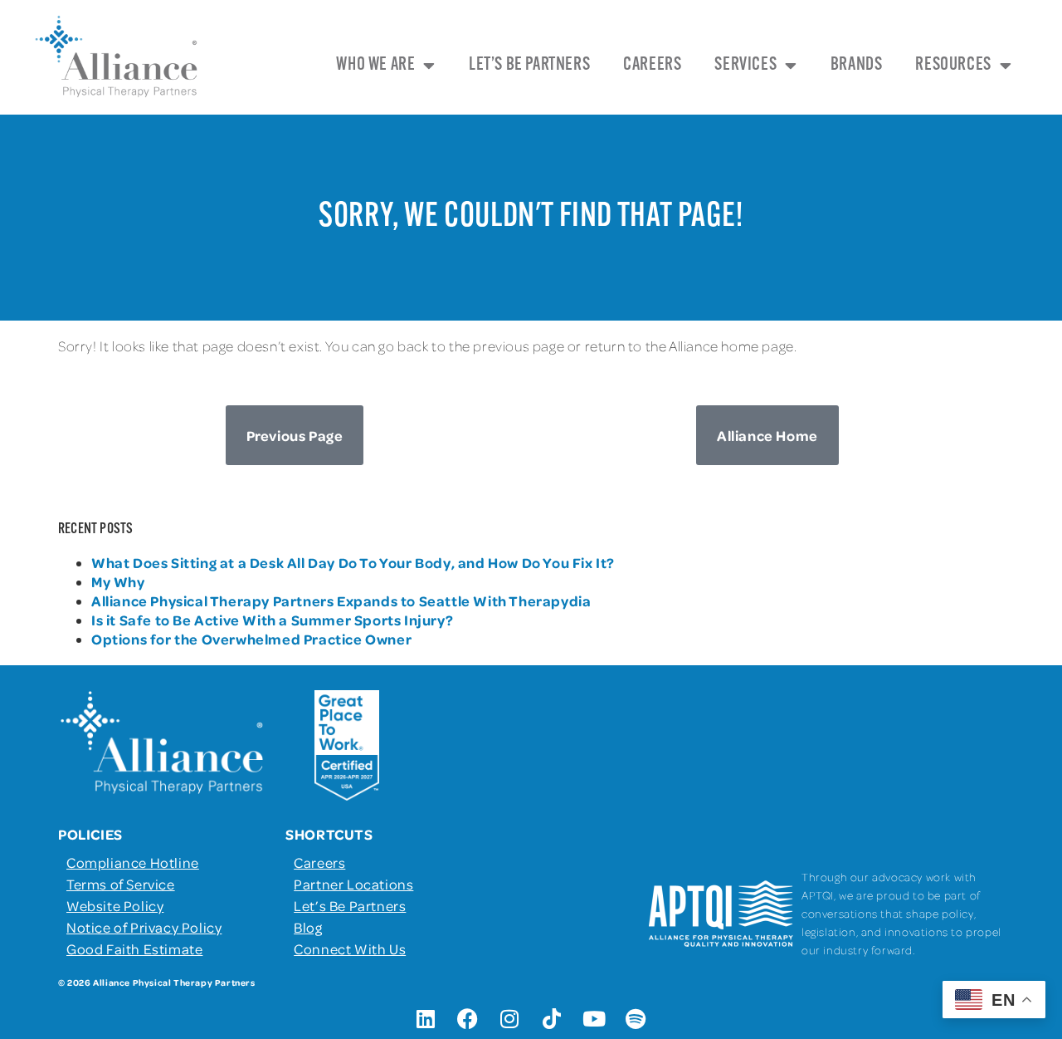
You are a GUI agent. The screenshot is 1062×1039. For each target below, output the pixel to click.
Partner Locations (353, 884)
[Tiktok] (551, 1018)
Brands (857, 65)
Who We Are (375, 65)
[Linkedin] (425, 1018)
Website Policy (114, 905)
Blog (308, 927)
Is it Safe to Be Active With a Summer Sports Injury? (272, 619)
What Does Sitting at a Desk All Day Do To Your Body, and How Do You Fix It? (353, 562)
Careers (652, 65)
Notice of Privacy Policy (144, 927)
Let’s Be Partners (529, 65)
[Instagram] (510, 1018)
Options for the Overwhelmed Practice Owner (251, 639)
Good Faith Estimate (134, 948)
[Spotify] (636, 1018)
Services (745, 65)
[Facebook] (468, 1018)
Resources (953, 65)
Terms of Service (120, 884)
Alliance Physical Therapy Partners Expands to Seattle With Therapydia (341, 600)
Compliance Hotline (132, 862)
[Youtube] (594, 1018)
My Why (118, 581)
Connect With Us (350, 948)
